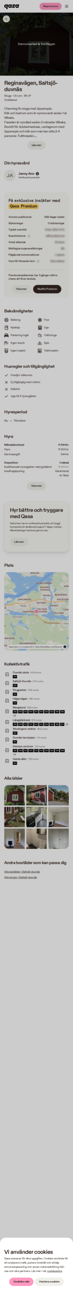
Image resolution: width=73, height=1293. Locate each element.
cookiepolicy (54, 1271)
